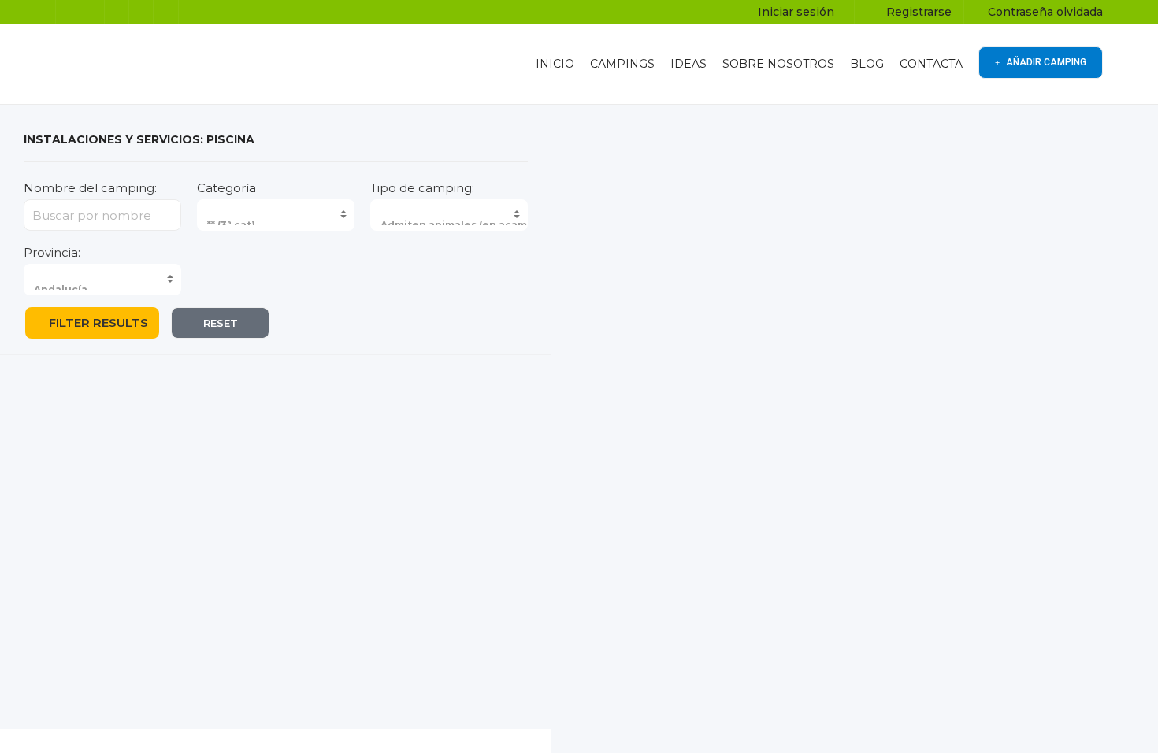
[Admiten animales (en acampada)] (473, 225)
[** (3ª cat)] (299, 225)
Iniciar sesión (794, 12)
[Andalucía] (126, 289)
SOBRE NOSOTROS (778, 64)
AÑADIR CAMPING (1045, 62)
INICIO (555, 64)
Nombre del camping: (90, 187)
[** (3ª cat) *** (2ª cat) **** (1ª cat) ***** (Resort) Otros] (275, 215)
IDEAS (688, 64)
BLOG (867, 64)
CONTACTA (931, 64)
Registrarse (917, 12)
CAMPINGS (622, 64)
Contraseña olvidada (1044, 12)
